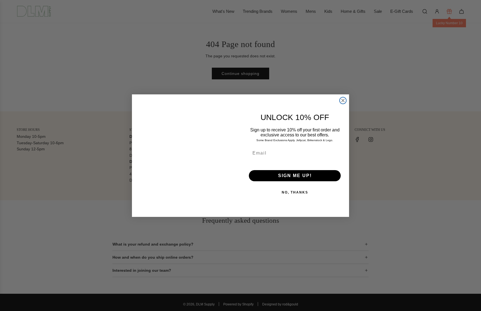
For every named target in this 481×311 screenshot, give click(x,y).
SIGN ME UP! (295, 175)
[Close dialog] (343, 100)
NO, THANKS (295, 192)
